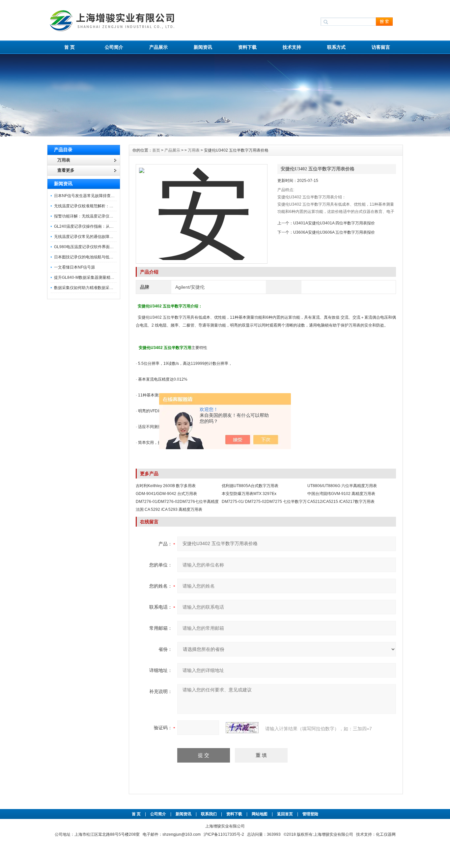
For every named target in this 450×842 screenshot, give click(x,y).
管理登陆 (310, 814)
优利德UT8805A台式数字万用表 (250, 485)
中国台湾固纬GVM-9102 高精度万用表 (341, 493)
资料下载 (247, 47)
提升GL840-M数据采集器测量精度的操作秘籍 (94, 277)
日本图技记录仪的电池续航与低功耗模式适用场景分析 (101, 257)
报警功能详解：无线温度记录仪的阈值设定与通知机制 (101, 216)
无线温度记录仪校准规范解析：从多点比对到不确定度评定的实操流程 (115, 206)
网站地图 (259, 814)
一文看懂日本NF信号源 (74, 267)
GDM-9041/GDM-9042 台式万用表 (166, 493)
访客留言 (381, 47)
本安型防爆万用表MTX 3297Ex (249, 493)
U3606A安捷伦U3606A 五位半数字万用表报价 (334, 232)
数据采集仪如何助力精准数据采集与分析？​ (91, 287)
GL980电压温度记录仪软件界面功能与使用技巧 (95, 247)
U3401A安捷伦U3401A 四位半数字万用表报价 (334, 223)
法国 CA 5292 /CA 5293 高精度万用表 (169, 509)
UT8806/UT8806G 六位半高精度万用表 (342, 485)
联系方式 (336, 47)
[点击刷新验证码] (242, 727)
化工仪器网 (386, 834)
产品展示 (158, 47)
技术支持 (292, 47)
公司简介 (114, 47)
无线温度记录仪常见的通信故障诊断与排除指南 (95, 236)
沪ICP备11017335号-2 (224, 834)
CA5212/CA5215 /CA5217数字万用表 (341, 501)
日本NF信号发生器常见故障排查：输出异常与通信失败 (102, 195)
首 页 (69, 47)
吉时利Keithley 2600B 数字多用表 (166, 485)
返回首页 (285, 814)
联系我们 (209, 814)
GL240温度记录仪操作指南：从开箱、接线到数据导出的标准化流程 (113, 226)
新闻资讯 (203, 47)
